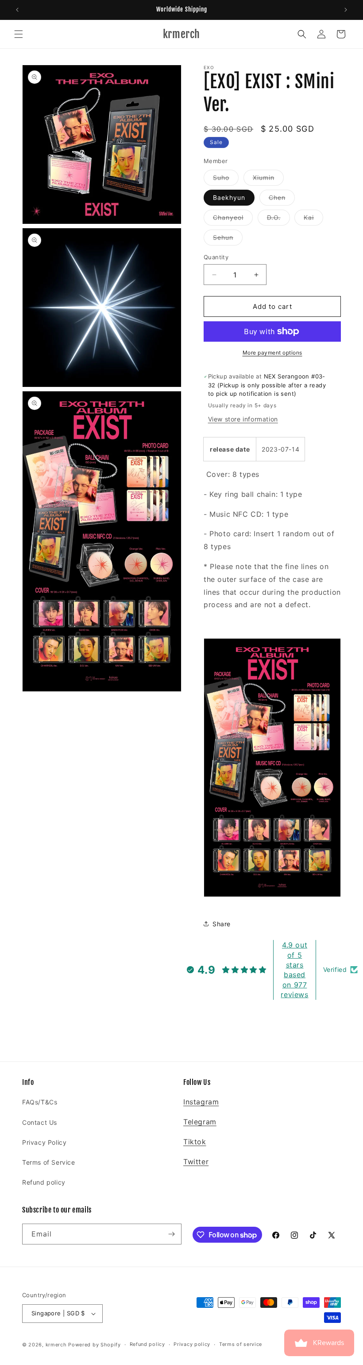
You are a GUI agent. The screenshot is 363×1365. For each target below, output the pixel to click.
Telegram (199, 1121)
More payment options (272, 352)
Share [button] (221, 924)
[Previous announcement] (17, 10)
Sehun (228, 239)
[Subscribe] (171, 1234)
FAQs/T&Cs (39, 1102)
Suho (226, 179)
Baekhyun (229, 197)
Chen (282, 199)
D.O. (278, 219)
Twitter (196, 1161)
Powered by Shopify (94, 1345)
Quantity (216, 257)
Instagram (201, 1101)
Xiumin (268, 179)
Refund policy (44, 1182)
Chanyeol (233, 219)
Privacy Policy (44, 1142)
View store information (243, 419)
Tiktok (194, 1141)
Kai (313, 219)
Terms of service (240, 1344)
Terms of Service (48, 1162)
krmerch (56, 1345)
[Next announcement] (345, 10)
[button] (18, 34)
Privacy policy (192, 1344)
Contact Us (39, 1122)
